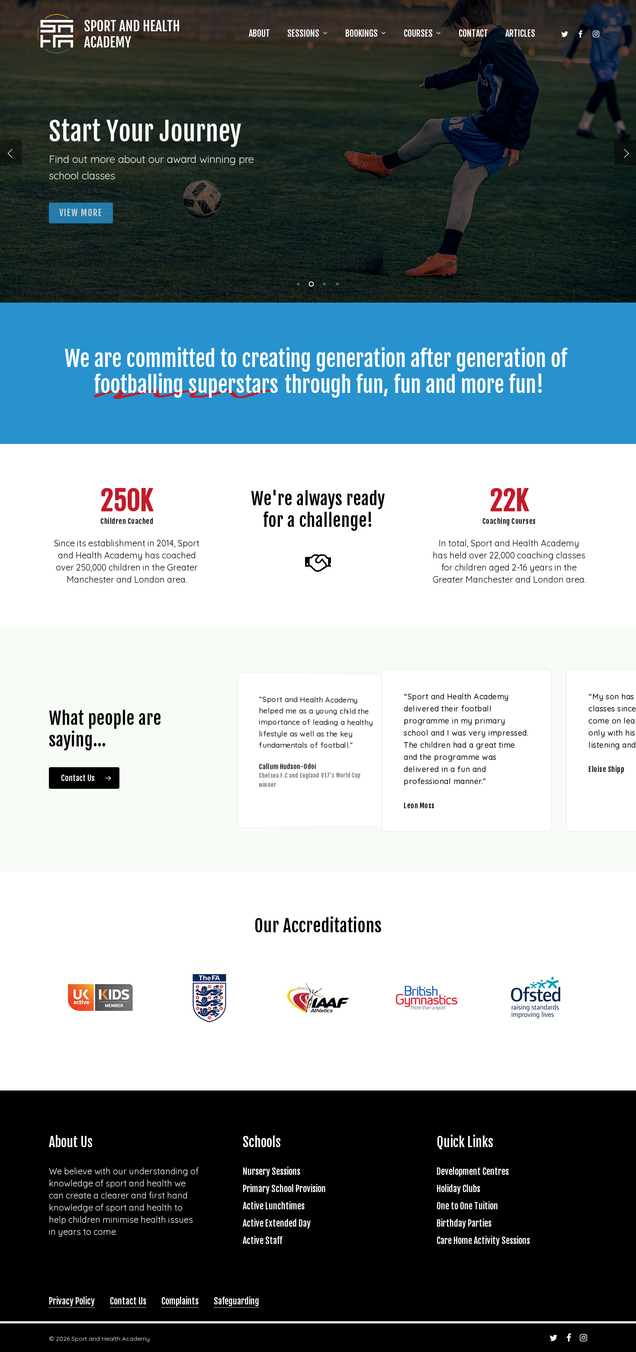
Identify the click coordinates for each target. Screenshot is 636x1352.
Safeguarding (236, 1301)
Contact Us (128, 1301)
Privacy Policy (72, 1301)
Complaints (180, 1301)
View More (81, 208)
